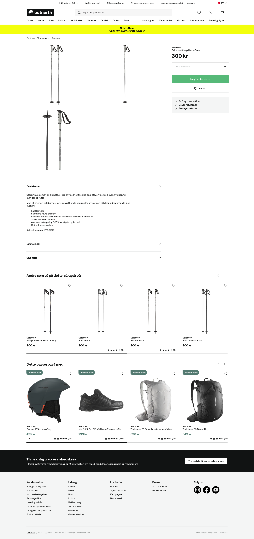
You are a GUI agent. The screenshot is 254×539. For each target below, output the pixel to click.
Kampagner (148, 20)
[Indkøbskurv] (222, 12)
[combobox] (123, 12)
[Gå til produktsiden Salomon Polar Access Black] (205, 311)
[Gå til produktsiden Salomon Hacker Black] (153, 311)
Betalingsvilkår (34, 498)
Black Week (116, 498)
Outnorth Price (121, 20)
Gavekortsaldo (76, 514)
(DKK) (34, 532)
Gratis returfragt (92, 3)
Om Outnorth (159, 486)
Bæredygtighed (217, 20)
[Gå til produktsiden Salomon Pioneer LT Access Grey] (48, 400)
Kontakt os (32, 490)
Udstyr (62, 20)
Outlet (104, 20)
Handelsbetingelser (36, 494)
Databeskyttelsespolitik (38, 506)
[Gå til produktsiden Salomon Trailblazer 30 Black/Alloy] (205, 400)
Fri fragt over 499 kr (68, 3)
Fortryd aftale (33, 514)
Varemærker (166, 20)
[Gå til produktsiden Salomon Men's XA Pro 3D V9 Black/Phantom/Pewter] (100, 400)
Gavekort (73, 510)
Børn (51, 20)
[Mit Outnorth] (210, 13)
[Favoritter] (199, 12)
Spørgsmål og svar (36, 486)
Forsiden (30, 38)
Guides (181, 20)
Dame (29, 20)
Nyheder (91, 20)
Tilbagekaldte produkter (39, 510)
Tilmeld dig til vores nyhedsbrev (206, 461)
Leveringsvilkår (34, 502)
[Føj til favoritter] (69, 285)
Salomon (56, 38)
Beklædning (74, 502)
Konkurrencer (159, 490)
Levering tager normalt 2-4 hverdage (178, 3)
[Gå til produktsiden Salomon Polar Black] (100, 311)
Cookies (224, 532)
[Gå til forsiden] (40, 12)
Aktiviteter (76, 20)
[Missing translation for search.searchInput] (78, 12)
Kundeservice (196, 20)
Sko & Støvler (75, 506)
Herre (41, 20)
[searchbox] (126, 12)
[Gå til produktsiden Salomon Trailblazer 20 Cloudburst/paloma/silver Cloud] (153, 400)
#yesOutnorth (118, 490)
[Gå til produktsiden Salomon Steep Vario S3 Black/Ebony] (48, 311)
